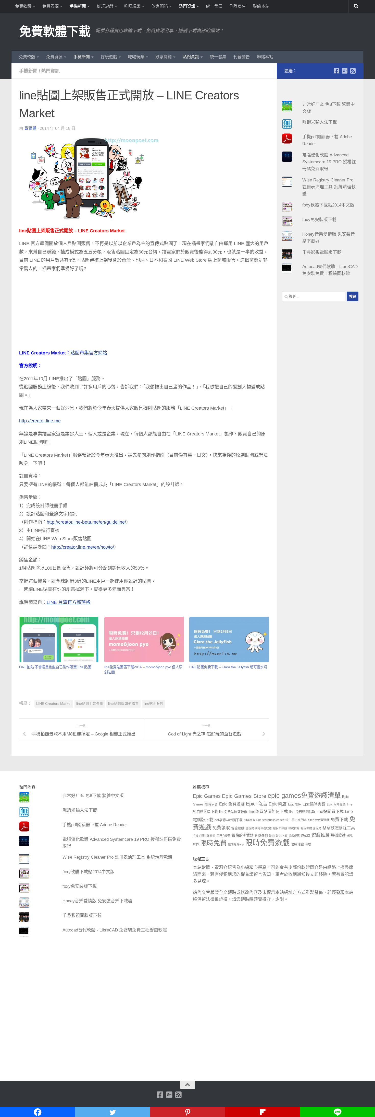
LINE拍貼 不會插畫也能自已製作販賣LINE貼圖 (55, 667)
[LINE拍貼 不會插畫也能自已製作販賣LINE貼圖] (59, 640)
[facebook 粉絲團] (336, 71)
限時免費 (213, 843)
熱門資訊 (187, 6)
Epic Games (207, 796)
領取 (308, 844)
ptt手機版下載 (252, 820)
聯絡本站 (261, 6)
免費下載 (339, 819)
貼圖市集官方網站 (88, 352)
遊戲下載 (281, 835)
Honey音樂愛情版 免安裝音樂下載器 (97, 901)
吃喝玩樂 (132, 6)
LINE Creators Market (53, 704)
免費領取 (221, 827)
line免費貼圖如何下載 (268, 811)
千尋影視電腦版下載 (321, 252)
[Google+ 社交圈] (345, 71)
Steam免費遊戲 (318, 820)
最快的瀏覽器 (242, 835)
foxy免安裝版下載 (319, 219)
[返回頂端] (187, 1085)
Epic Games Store (244, 796)
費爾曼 (30, 128)
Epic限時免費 (314, 804)
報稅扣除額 (280, 828)
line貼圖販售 (154, 704)
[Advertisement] (144, 313)
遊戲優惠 (294, 835)
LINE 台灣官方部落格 (68, 602)
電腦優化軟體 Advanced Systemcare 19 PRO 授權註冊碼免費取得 (329, 162)
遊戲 (272, 835)
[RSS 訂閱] (353, 71)
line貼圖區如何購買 (123, 704)
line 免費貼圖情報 (302, 812)
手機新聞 (78, 6)
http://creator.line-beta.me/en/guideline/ (86, 522)
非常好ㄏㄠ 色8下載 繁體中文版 (93, 795)
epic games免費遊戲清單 (304, 795)
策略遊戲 (261, 835)
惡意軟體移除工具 (338, 828)
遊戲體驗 (338, 835)
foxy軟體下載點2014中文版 (328, 205)
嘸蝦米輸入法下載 (319, 122)
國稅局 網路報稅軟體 (259, 828)
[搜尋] (356, 6)
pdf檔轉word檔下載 (229, 820)
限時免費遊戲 (267, 842)
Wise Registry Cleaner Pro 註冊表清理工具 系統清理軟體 (329, 187)
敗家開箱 (160, 6)
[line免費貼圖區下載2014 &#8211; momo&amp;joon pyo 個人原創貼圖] (144, 640)
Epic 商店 (256, 804)
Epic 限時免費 (336, 804)
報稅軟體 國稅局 (311, 828)
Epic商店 (278, 804)
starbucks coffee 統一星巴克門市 (284, 820)
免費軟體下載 (54, 31)
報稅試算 (293, 828)
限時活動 (297, 844)
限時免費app (236, 844)
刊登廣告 (238, 6)
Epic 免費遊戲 (232, 804)
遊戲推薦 (320, 835)
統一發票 (214, 6)
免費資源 (50, 6)
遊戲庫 (305, 835)
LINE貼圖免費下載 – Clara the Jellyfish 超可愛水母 (228, 667)
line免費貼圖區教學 (233, 812)
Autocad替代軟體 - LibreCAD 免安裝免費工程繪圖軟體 (114, 930)
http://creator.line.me (40, 420)
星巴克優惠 (224, 835)
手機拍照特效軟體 (204, 835)
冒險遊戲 (237, 828)
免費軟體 (23, 6)
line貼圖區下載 (330, 811)
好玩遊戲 (105, 6)
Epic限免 (294, 804)
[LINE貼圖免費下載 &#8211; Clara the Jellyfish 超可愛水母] (229, 640)
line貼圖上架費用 (89, 704)
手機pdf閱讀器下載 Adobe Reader (94, 824)
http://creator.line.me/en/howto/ (82, 547)
